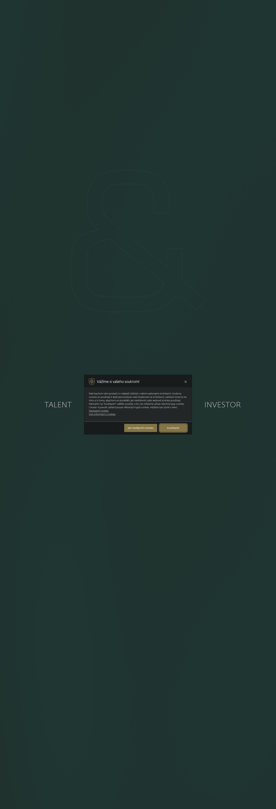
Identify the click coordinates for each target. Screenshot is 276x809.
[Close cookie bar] (185, 381)
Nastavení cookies (99, 410)
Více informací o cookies (102, 414)
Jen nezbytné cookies (141, 427)
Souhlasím (173, 427)
